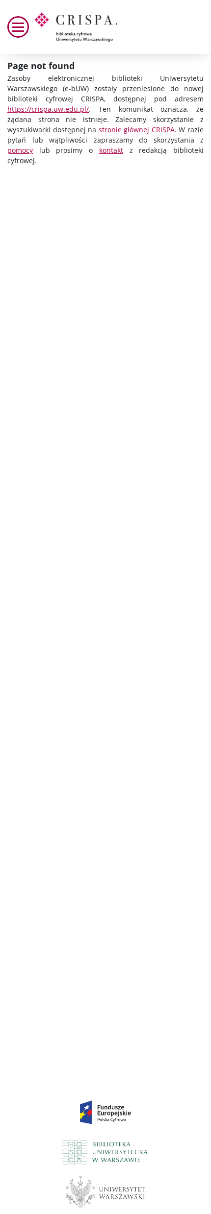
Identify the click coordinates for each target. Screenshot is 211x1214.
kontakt (111, 150)
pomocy (20, 150)
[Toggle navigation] (18, 27)
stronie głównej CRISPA (137, 129)
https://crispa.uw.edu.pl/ (48, 109)
